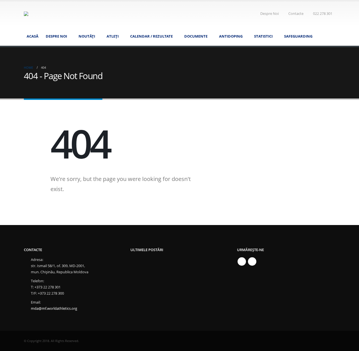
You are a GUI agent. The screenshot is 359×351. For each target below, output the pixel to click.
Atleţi (113, 36)
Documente (196, 36)
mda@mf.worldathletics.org (54, 308)
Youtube (252, 261)
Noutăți (87, 36)
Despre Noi (269, 13)
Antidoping (231, 36)
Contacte (295, 13)
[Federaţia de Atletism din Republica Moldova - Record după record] (68, 14)
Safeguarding (298, 36)
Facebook (242, 261)
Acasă (32, 36)
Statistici (263, 36)
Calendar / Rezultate (151, 36)
